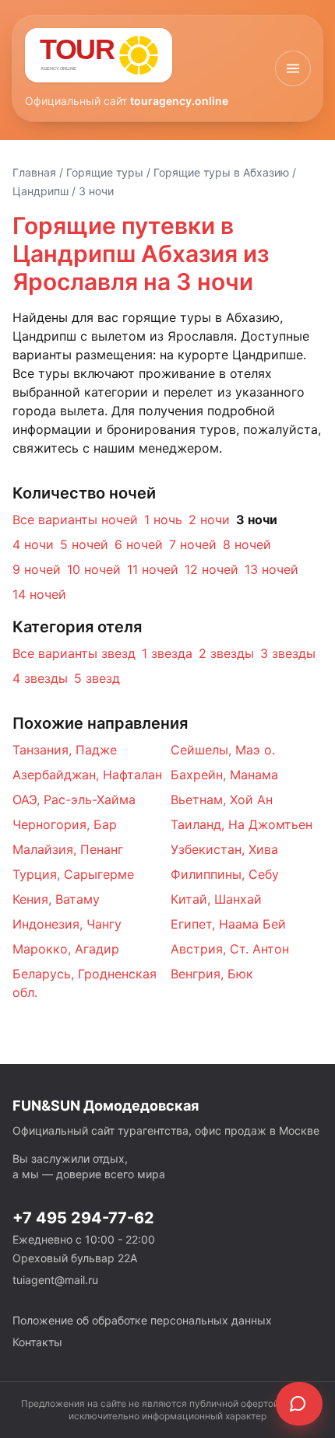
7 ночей (193, 544)
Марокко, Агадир (65, 949)
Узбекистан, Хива (224, 849)
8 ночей (247, 544)
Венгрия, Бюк (212, 973)
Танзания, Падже (64, 749)
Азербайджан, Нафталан (87, 774)
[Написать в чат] (299, 1404)
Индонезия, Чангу (67, 924)
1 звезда (167, 653)
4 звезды (40, 678)
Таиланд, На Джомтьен (241, 824)
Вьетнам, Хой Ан (222, 799)
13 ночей (271, 569)
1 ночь (163, 519)
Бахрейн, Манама (224, 774)
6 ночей (139, 544)
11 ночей (152, 569)
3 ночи (256, 519)
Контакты (37, 1342)
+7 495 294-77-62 (83, 1218)
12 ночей (211, 569)
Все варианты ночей (75, 519)
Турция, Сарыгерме (73, 874)
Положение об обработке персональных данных (142, 1320)
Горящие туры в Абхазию (221, 172)
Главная (34, 172)
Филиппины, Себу (225, 874)
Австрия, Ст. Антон (230, 949)
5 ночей (84, 544)
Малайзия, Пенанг (67, 849)
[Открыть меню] (293, 68)
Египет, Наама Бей (228, 924)
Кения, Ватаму (56, 899)
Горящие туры (104, 172)
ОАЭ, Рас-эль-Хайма (74, 799)
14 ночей (39, 594)
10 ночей (94, 569)
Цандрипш (40, 191)
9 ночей (36, 569)
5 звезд (97, 678)
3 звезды (288, 653)
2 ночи (209, 519)
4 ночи (33, 544)
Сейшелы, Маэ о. (223, 749)
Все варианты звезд (74, 653)
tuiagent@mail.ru (55, 1279)
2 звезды (226, 653)
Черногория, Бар (64, 824)
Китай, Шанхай (216, 899)
